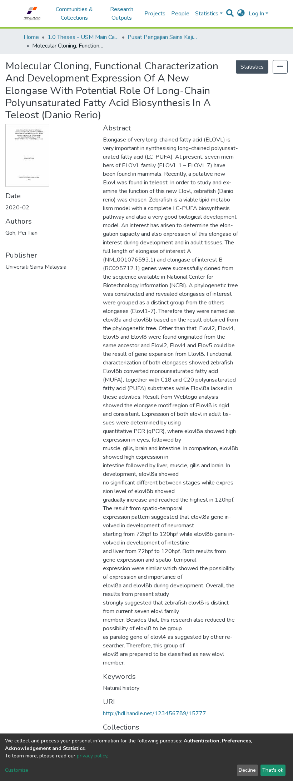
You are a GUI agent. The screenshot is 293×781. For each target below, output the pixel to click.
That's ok (272, 770)
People (180, 14)
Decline (247, 770)
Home (31, 37)
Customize (16, 770)
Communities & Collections (74, 13)
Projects (154, 14)
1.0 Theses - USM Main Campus (83, 37)
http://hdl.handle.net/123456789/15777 (154, 713)
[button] (241, 13)
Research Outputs (121, 13)
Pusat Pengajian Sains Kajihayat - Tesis (163, 37)
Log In (256, 14)
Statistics (252, 67)
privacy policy (92, 755)
